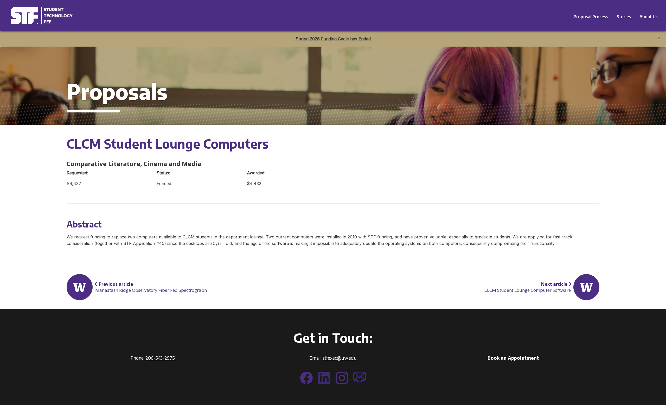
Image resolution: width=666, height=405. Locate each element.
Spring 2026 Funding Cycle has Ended (333, 38)
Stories (624, 16)
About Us (648, 16)
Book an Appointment (513, 358)
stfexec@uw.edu (340, 358)
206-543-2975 (160, 358)
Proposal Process (591, 16)
